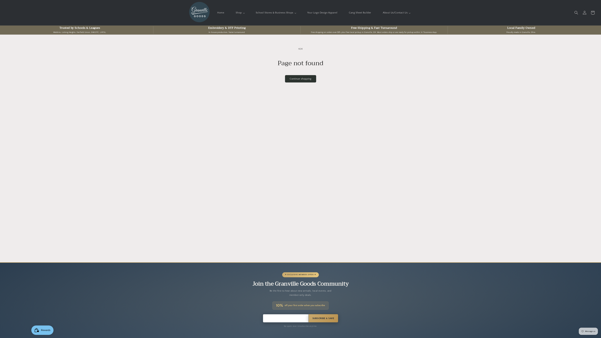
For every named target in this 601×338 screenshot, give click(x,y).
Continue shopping (300, 78)
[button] (240, 12)
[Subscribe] (323, 318)
